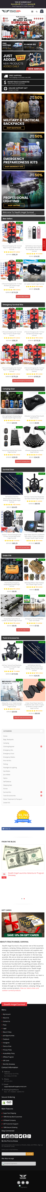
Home (5, 736)
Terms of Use (7, 1046)
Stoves (5, 789)
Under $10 (7, 555)
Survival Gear (8, 469)
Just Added (6, 774)
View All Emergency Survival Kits (23, 381)
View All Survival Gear (23, 547)
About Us (6, 1018)
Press (4, 1025)
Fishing (5, 764)
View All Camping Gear (23, 461)
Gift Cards (6, 1060)
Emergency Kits (8, 750)
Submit (29, 1154)
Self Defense (7, 782)
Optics (5, 778)
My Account (7, 1014)
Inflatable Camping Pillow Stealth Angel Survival (34, 417)
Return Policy (7, 1032)
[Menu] (32, 11)
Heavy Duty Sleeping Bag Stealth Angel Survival (12, 451)
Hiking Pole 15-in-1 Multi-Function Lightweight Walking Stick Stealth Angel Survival (12, 704)
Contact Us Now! (13, 90)
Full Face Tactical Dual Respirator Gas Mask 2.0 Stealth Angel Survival (12, 667)
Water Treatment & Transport (12, 799)
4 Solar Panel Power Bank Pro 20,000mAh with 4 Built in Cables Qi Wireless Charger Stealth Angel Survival (34, 705)
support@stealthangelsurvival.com (15, 1086)
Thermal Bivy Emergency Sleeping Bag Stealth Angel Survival (12, 584)
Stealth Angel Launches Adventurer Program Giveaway (26, 874)
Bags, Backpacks (8, 739)
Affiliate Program (8, 1057)
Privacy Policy (7, 1050)
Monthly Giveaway (9, 1064)
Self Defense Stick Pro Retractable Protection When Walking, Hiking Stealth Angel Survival (11, 499)
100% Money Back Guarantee (12, 1117)
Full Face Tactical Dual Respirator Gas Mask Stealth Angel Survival (34, 497)
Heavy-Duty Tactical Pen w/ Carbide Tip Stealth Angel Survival (12, 619)
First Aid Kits (7, 760)
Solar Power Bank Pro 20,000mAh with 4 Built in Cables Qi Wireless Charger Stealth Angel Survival (34, 536)
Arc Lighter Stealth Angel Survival (34, 284)
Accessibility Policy (9, 1053)
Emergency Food (8, 753)
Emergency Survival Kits (13, 304)
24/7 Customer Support (10, 1124)
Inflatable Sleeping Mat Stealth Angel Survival (34, 451)
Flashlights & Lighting (10, 767)
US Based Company (9, 1120)
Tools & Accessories (11, 638)
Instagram (6, 1043)
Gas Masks (6, 771)
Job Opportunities (8, 1036)
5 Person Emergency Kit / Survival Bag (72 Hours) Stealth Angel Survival (34, 369)
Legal (4, 1028)
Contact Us (6, 1021)
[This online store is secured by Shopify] (7, 1103)
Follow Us (7, 829)
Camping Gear (9, 389)
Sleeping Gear (7, 785)
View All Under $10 (23, 630)
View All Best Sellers (23, 296)
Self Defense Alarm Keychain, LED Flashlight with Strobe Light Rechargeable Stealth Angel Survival (34, 248)
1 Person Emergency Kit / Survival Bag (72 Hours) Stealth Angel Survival (12, 247)
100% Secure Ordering (10, 1127)
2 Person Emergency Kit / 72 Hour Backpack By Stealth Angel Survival (12, 285)
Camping (6, 743)
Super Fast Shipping (9, 1113)
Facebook (6, 1039)
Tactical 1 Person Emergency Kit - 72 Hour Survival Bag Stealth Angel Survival (12, 536)
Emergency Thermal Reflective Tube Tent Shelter (34, 619)
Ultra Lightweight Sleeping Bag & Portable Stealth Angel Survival (12, 417)
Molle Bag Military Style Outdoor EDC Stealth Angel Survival (34, 583)
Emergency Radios (9, 757)
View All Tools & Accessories (23, 717)
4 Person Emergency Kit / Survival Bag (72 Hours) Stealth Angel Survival (12, 369)
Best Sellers (7, 218)
